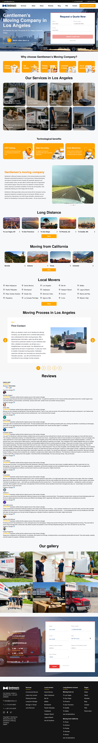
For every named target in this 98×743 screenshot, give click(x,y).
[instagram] (28, 662)
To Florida (66, 728)
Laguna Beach (48, 717)
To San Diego (67, 698)
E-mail (54, 28)
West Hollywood (49, 695)
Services (23, 6)
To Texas (65, 722)
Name (53, 21)
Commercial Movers (32, 692)
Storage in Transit (31, 705)
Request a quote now (72, 36)
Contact (74, 6)
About (41, 6)
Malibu (46, 701)
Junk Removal (30, 708)
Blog (59, 6)
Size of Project (52, 654)
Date (72, 636)
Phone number (77, 21)
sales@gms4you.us (9, 1)
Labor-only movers (31, 695)
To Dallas (66, 711)
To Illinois (66, 734)
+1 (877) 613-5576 (91, 1)
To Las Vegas (67, 695)
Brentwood (47, 705)
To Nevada (66, 731)
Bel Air (46, 698)
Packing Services (31, 698)
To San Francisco (68, 705)
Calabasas (47, 711)
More (49, 236)
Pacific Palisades (49, 708)
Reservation (88, 711)
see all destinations (69, 714)
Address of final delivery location (79, 645)
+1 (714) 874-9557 (78, 1)
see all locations (49, 720)
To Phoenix (66, 701)
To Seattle (66, 708)
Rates (33, 6)
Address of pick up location (55, 645)
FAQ (66, 6)
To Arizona (66, 725)
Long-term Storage (31, 701)
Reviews (50, 6)
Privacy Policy (73, 40)
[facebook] (23, 662)
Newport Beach (49, 714)
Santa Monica (48, 692)
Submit (54, 666)
